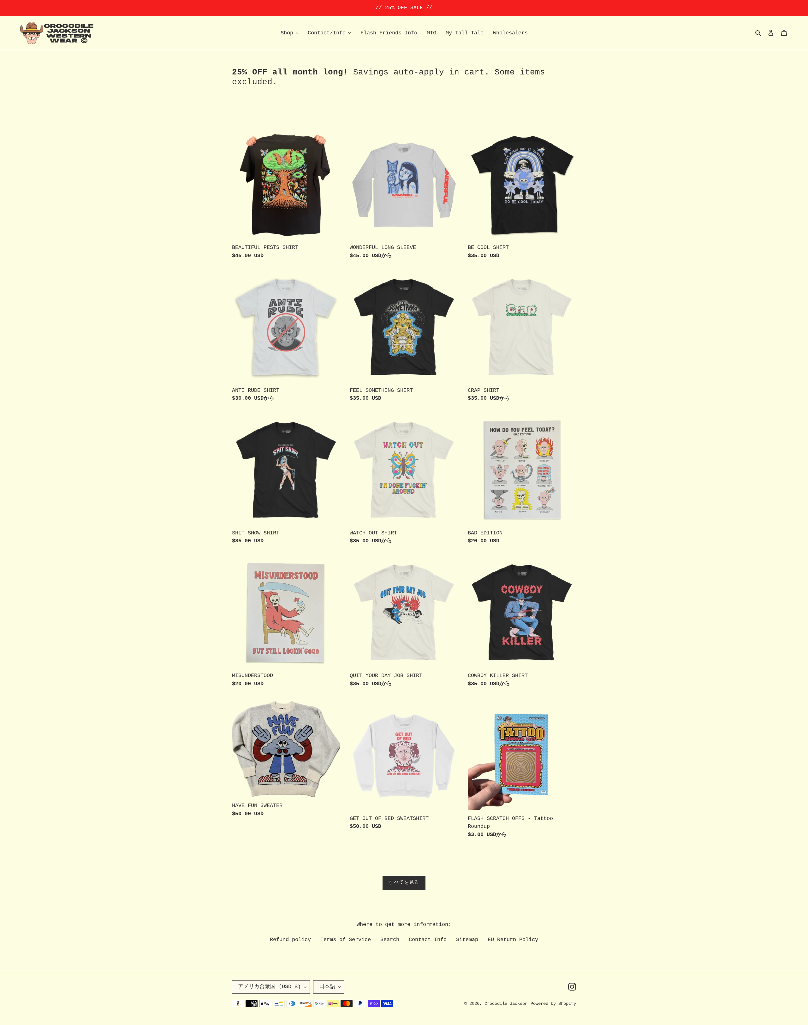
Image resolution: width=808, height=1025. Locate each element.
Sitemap (467, 940)
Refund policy (290, 940)
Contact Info (428, 940)
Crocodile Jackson (505, 1003)
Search (389, 940)
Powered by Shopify (553, 1003)
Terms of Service (345, 940)
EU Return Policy (513, 940)
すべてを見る (404, 882)
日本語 (327, 987)
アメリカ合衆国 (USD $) (269, 987)
